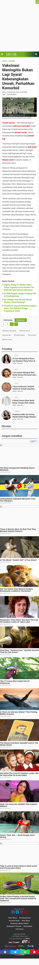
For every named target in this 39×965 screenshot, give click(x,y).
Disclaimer (28, 926)
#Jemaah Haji (6, 335)
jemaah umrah (21, 132)
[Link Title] (2, 54)
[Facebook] (13, 912)
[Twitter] (17, 912)
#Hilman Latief (7, 339)
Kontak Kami (14, 920)
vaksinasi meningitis (21, 126)
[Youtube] (25, 912)
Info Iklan (26, 920)
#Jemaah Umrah (25, 330)
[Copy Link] (34, 952)
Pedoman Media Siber (20, 923)
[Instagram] (21, 912)
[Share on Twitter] (15, 952)
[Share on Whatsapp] (25, 952)
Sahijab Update (8, 123)
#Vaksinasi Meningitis (9, 330)
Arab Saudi (32, 147)
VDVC (27, 938)
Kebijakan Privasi (14, 926)
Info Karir (20, 929)
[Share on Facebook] (5, 952)
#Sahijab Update (19, 335)
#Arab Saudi (32, 335)
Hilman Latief (8, 160)
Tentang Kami (25, 918)
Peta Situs (12, 918)
